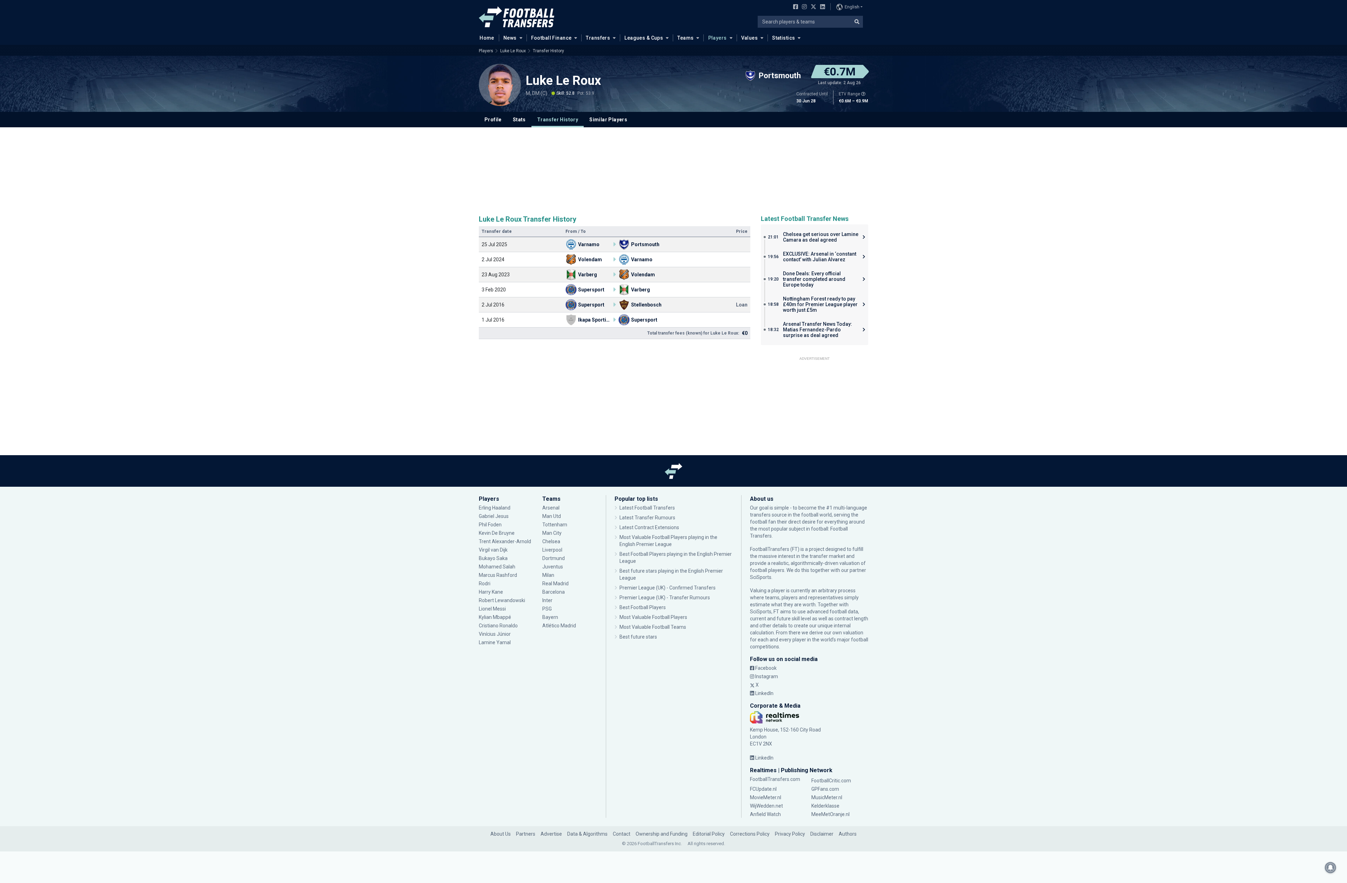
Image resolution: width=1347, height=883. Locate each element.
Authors (848, 834)
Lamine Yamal (495, 642)
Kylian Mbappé (495, 617)
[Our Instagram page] (803, 7)
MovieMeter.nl (765, 797)
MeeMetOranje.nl (830, 814)
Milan (548, 575)
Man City (552, 533)
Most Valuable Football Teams (652, 627)
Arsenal (550, 508)
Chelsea (551, 541)
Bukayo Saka (493, 558)
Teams (685, 38)
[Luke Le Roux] (500, 85)
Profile (493, 119)
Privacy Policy (790, 834)
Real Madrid (555, 583)
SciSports (760, 577)
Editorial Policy (709, 834)
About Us (500, 834)
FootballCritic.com (831, 780)
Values (749, 38)
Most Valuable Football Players (653, 617)
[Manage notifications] (1330, 867)
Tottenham (554, 524)
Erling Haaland (494, 508)
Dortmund (553, 558)
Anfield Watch (765, 814)
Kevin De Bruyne (497, 533)
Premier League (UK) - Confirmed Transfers (667, 588)
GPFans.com (825, 789)
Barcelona (553, 592)
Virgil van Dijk (494, 550)
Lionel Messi (493, 609)
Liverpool (552, 550)
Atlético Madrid (559, 625)
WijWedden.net (766, 806)
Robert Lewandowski (502, 600)
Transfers (598, 38)
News (510, 38)
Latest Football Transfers (647, 508)
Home (487, 38)
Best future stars (638, 637)
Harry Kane (491, 592)
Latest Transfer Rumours (647, 517)
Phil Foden (490, 524)
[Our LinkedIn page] (821, 7)
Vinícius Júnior (495, 634)
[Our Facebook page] (794, 7)
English (852, 6)
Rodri (484, 583)
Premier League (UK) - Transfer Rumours (664, 597)
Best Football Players (642, 607)
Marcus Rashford (498, 575)
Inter (547, 600)
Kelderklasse (825, 806)
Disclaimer (821, 834)
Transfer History (548, 50)
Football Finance (551, 38)
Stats (519, 119)
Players (717, 38)
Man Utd (551, 516)
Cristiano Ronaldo (498, 625)
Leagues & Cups (643, 38)
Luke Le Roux (513, 50)
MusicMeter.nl (826, 797)
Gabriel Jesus (494, 516)
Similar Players (608, 119)
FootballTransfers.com (775, 779)
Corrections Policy (750, 834)
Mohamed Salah (497, 566)
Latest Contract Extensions (649, 527)
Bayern (550, 617)
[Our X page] (812, 7)
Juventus (552, 566)
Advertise (551, 834)
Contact (621, 834)
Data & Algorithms (587, 834)
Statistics (783, 38)
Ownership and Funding (662, 834)
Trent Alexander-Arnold (505, 541)
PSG (547, 609)
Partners (525, 834)
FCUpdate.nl (763, 789)
